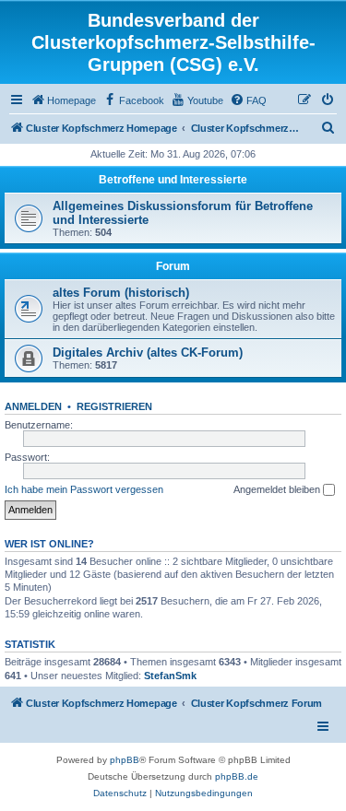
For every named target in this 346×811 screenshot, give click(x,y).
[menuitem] (63, 100)
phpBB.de (236, 776)
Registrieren (114, 406)
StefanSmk (170, 675)
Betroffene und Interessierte (173, 179)
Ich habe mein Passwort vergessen (84, 489)
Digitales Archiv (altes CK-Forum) (148, 352)
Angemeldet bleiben (278, 489)
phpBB (124, 760)
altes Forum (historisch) (121, 293)
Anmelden (33, 406)
